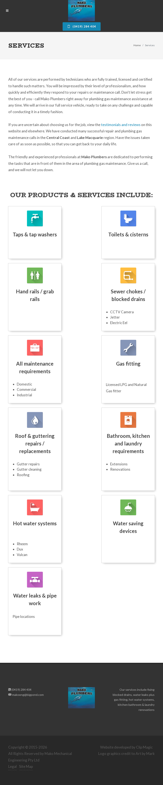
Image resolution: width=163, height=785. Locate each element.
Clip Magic (144, 747)
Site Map (26, 766)
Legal (12, 766)
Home (137, 45)
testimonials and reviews (121, 124)
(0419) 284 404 (84, 26)
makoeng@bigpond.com (27, 694)
